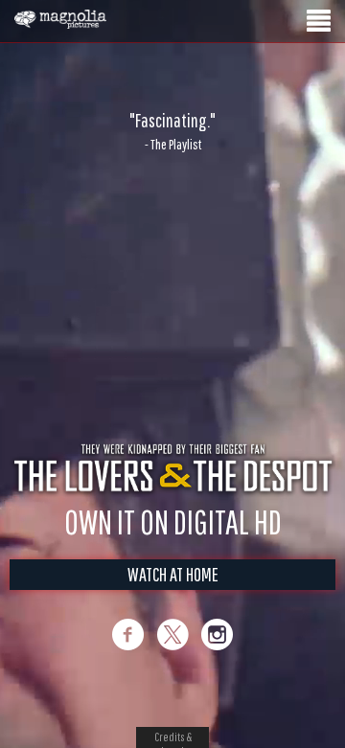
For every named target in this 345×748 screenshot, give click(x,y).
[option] (172, 131)
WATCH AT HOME (172, 594)
